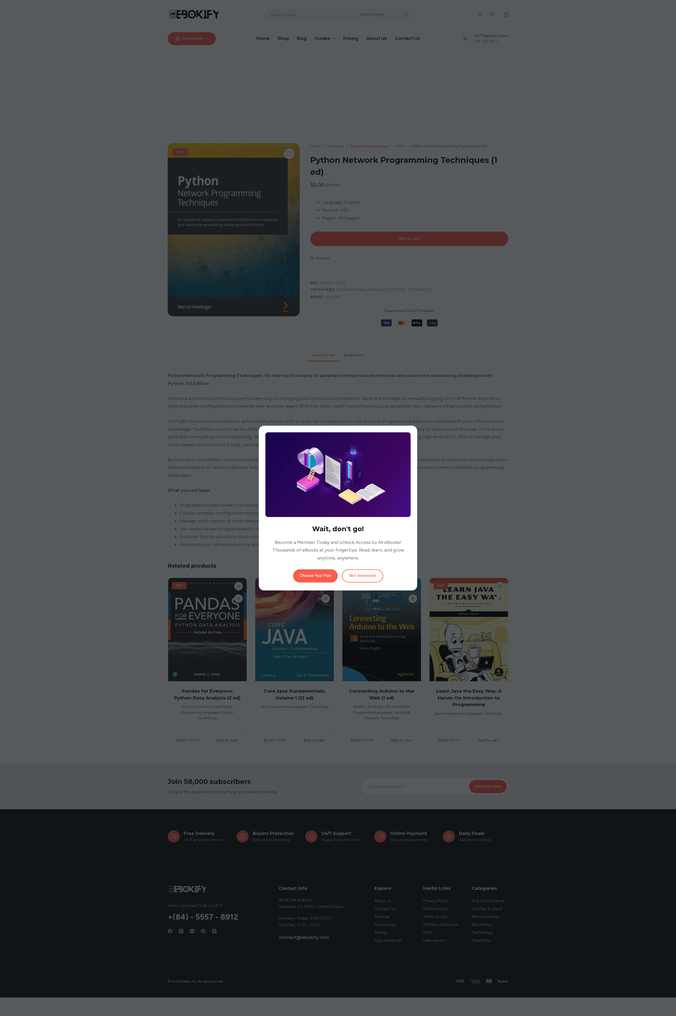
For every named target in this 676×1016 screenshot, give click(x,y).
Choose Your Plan (315, 575)
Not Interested (362, 575)
